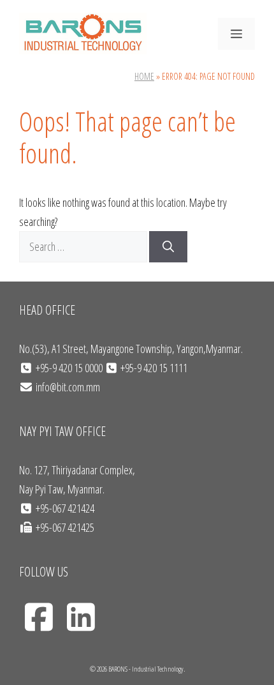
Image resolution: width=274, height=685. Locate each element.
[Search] (168, 246)
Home (144, 76)
